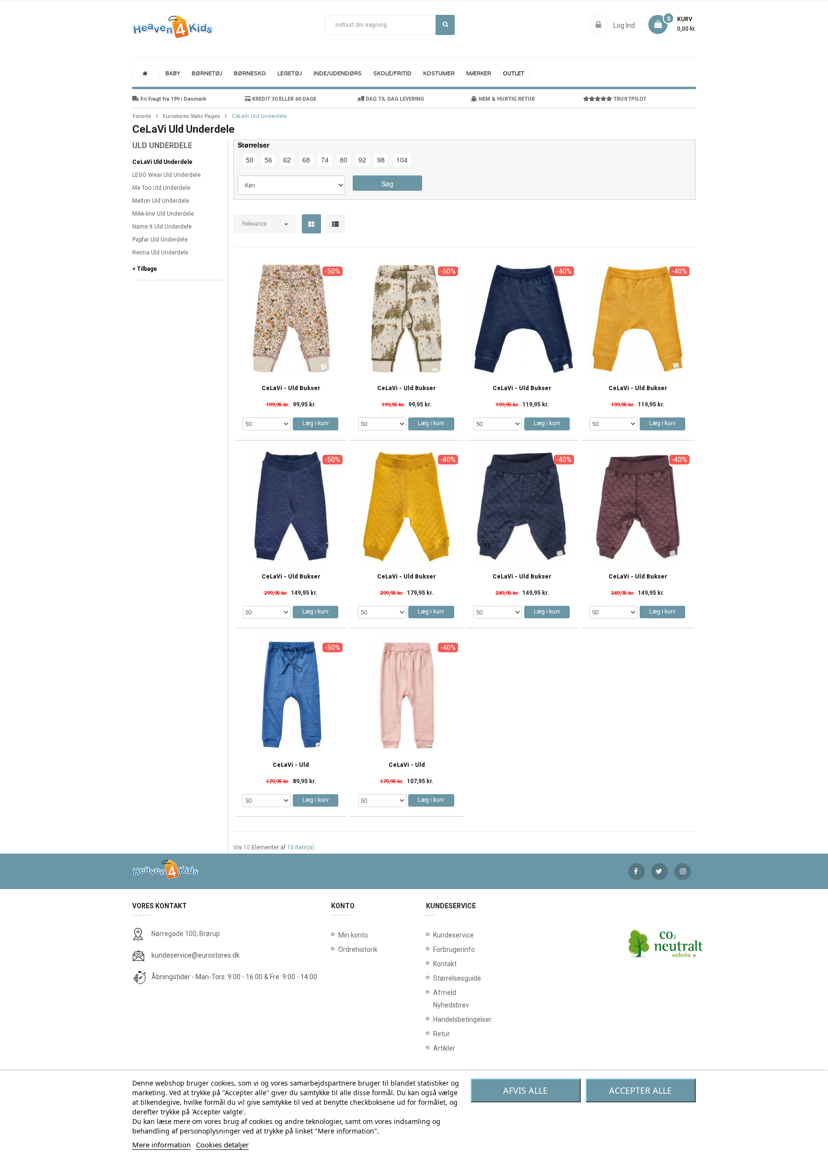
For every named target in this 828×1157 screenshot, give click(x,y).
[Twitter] (659, 871)
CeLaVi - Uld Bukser (291, 388)
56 (268, 159)
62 (287, 159)
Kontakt (435, 964)
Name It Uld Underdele (162, 226)
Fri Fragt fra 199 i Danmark (172, 99)
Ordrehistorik (354, 949)
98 (381, 159)
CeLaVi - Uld (291, 765)
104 (402, 159)
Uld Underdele (162, 145)
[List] (335, 224)
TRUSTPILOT (629, 99)
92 (362, 159)
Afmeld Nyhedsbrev (435, 999)
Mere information (161, 1144)
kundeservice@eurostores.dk (195, 955)
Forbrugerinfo (435, 949)
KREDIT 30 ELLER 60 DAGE (283, 99)
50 (249, 159)
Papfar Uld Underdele (160, 239)
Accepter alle (640, 1090)
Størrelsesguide (435, 978)
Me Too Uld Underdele (161, 188)
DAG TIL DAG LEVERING (394, 99)
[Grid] (311, 224)
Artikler (435, 1048)
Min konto (353, 935)
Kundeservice (435, 935)
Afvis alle (525, 1090)
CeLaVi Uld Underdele (162, 162)
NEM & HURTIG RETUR (506, 99)
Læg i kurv (315, 423)
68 (306, 159)
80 (343, 159)
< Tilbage (144, 269)
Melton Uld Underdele (160, 200)
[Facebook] (636, 871)
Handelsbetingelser (435, 1019)
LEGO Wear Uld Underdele (166, 175)
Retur (435, 1034)
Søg (445, 25)
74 (325, 159)
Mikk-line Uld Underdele (163, 213)
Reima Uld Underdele (160, 252)
